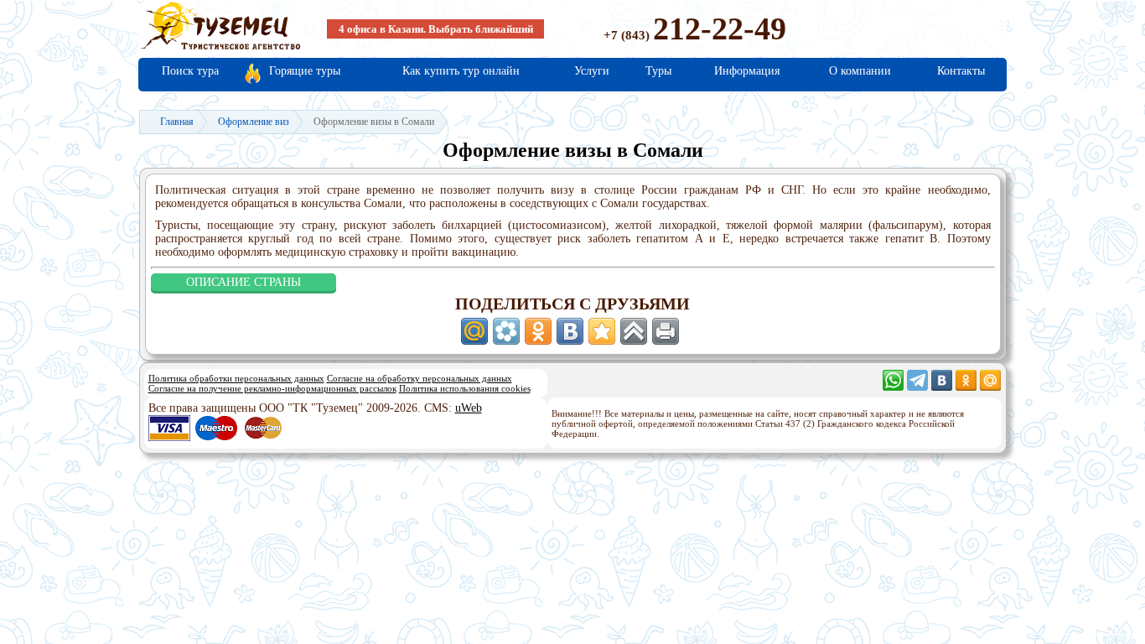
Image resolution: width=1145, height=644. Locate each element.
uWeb (468, 408)
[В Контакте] (941, 387)
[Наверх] (633, 331)
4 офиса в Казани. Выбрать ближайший (436, 29)
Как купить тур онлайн (461, 71)
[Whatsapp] (893, 387)
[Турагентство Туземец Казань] (220, 48)
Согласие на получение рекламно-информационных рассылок (272, 388)
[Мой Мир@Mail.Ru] (990, 387)
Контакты (961, 71)
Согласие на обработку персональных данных (419, 378)
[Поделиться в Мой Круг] (506, 331)
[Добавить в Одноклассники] (538, 331)
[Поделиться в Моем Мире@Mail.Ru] (474, 331)
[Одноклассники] (966, 387)
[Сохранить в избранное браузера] (601, 331)
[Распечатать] (665, 331)
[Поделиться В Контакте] (570, 331)
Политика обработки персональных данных (236, 378)
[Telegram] (917, 387)
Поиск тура (190, 71)
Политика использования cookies (465, 388)
